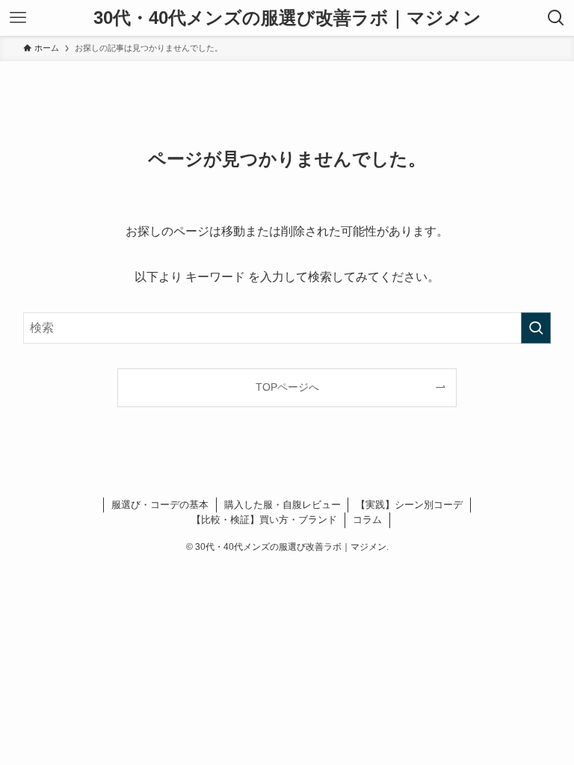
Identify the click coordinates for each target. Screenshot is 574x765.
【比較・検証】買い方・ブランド (264, 519)
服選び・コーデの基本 (160, 504)
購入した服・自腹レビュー (282, 504)
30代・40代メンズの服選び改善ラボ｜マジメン (287, 18)
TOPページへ (287, 387)
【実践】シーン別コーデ (409, 504)
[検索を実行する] (536, 328)
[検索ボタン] (556, 18)
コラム (367, 519)
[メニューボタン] (18, 18)
